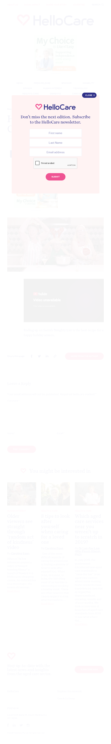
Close (88, 95)
